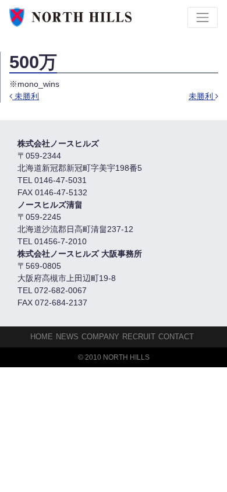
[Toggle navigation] (202, 17)
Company (100, 336)
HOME (41, 336)
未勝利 (25, 96)
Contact (176, 336)
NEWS (67, 336)
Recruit (138, 336)
